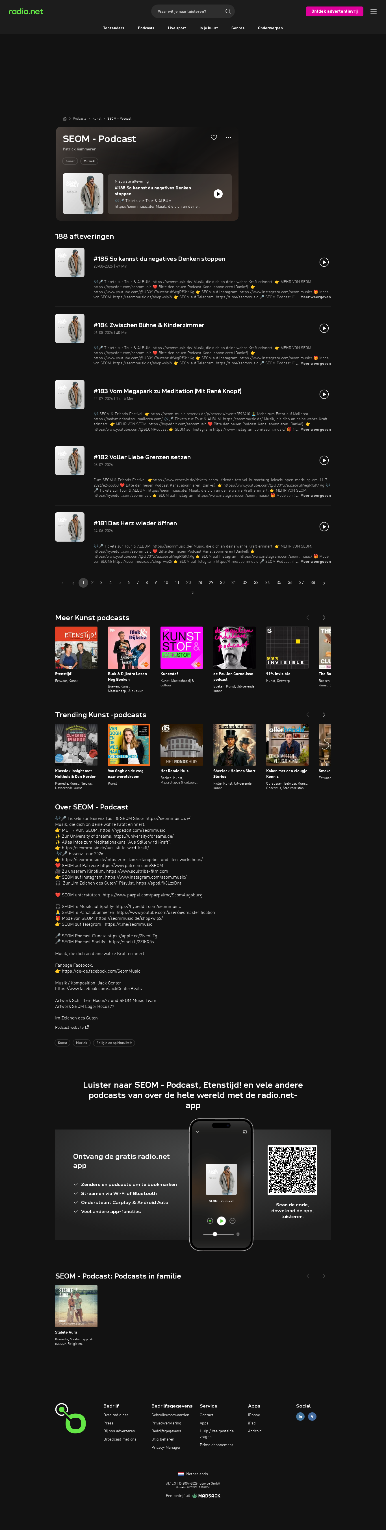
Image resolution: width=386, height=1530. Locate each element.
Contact (206, 1415)
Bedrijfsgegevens (166, 1431)
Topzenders (113, 28)
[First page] (61, 583)
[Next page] (324, 583)
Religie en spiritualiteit (114, 1043)
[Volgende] (324, 615)
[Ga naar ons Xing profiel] (312, 1416)
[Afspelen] (218, 193)
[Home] (64, 118)
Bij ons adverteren (119, 1431)
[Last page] (193, 592)
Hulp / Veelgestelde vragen (217, 1434)
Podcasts (146, 28)
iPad (252, 1423)
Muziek (89, 161)
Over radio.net (115, 1415)
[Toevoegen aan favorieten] (213, 137)
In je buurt (208, 28)
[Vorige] (308, 615)
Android (255, 1431)
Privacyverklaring (166, 1423)
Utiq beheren (162, 1439)
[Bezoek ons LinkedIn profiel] (300, 1416)
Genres (237, 28)
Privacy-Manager (166, 1448)
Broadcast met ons (119, 1439)
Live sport (177, 28)
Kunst (70, 161)
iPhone (254, 1415)
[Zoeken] (228, 11)
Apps (204, 1423)
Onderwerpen (270, 28)
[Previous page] (73, 583)
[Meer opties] (228, 137)
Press (108, 1423)
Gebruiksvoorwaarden (170, 1415)
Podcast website (69, 1028)
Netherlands (196, 1474)
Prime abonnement (216, 1445)
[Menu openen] (373, 11)
